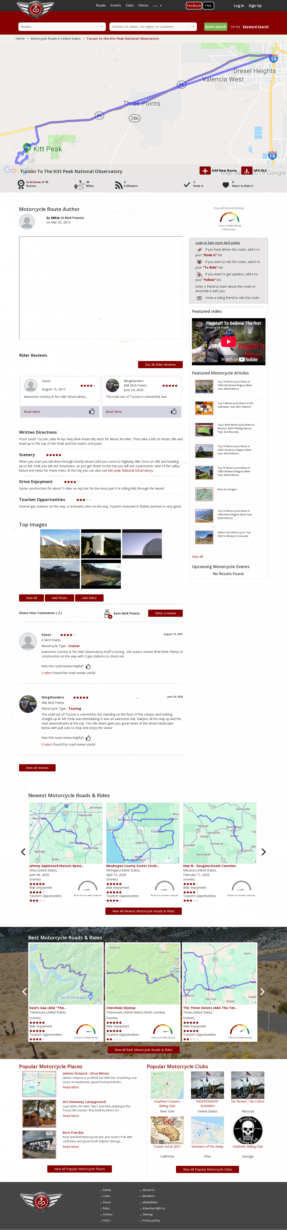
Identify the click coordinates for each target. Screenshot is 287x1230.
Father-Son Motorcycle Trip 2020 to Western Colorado (234, 534)
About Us (148, 1190)
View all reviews (37, 768)
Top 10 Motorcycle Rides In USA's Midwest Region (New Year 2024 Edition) (233, 471)
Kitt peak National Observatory (130, 470)
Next (263, 852)
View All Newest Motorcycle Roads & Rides (143, 911)
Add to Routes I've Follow (199, 274)
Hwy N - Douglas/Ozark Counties (209, 866)
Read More (32, 411)
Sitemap (148, 1214)
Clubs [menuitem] (130, 5)
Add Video (89, 598)
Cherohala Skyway (121, 1008)
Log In (239, 5)
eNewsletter (150, 1202)
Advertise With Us (154, 1208)
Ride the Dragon (227, 489)
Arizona (35, 182)
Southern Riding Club (248, 1146)
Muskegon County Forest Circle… (132, 866)
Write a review (165, 613)
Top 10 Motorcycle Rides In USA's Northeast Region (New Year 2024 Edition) (234, 385)
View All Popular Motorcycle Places (79, 1169)
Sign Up (255, 5)
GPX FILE (260, 170)
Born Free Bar (73, 1132)
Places (107, 1202)
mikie (55, 218)
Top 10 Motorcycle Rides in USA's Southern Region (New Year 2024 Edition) (234, 449)
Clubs (106, 1196)
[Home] (41, 1193)
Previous (23, 852)
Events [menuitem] (115, 5)
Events (107, 1190)
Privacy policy (151, 1220)
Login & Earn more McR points (217, 243)
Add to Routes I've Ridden (199, 249)
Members (149, 1196)
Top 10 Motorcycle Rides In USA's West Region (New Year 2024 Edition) (234, 514)
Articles (107, 1214)
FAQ (208, 5)
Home (20, 38)
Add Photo (59, 598)
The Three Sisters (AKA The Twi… (210, 1008)
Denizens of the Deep (207, 1146)
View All (197, 556)
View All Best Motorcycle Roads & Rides (144, 1050)
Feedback (194, 5)
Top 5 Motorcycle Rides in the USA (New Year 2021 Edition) (235, 404)
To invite (199, 298)
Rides (106, 1208)
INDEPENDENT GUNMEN (207, 1103)
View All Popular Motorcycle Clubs (207, 1169)
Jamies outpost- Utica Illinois (86, 1073)
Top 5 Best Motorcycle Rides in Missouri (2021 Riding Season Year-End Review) (235, 428)
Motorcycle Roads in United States (55, 38)
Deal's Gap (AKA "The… (48, 1008)
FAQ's (106, 1220)
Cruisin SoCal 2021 (167, 1146)
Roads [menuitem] (101, 5)
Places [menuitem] (143, 5)
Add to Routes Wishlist (199, 261)
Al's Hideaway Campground (84, 1102)
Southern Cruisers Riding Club (167, 1103)
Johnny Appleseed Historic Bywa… (56, 866)
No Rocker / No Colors (247, 1101)
